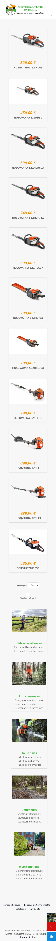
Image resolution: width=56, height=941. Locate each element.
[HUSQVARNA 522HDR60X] (28, 141)
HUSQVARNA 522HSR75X (28, 368)
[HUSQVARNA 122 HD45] (28, 41)
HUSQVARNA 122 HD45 (28, 67)
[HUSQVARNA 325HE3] (28, 441)
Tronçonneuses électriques (29, 700)
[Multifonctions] (29, 844)
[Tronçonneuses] (29, 673)
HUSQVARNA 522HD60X (28, 268)
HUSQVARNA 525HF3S (28, 418)
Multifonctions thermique (29, 878)
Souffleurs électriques (29, 814)
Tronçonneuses (29, 696)
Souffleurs (29, 810)
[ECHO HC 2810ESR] (28, 542)
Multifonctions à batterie (28, 874)
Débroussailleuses (29, 643)
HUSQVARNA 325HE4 (28, 518)
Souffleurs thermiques (29, 821)
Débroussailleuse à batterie (28, 647)
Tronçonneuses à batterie (28, 704)
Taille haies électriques (29, 757)
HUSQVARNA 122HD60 (28, 117)
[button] (49, 934)
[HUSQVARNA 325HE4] (28, 491)
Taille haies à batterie (28, 761)
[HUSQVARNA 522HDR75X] (28, 191)
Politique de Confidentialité (37, 905)
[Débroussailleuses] (29, 620)
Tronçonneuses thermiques (29, 708)
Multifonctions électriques (29, 870)
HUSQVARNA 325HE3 (28, 468)
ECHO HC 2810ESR (28, 568)
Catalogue (22, 909)
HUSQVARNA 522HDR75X (28, 218)
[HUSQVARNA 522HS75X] (28, 291)
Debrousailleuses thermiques (29, 651)
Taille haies (29, 753)
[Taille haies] (29, 730)
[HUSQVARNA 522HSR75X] (28, 341)
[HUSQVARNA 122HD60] (28, 91)
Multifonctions (29, 867)
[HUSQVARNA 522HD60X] (28, 241)
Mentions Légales (11, 905)
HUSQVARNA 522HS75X (28, 318)
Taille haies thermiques (29, 764)
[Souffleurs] (29, 787)
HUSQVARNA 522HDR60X (28, 168)
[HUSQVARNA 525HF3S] (28, 391)
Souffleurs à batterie (28, 817)
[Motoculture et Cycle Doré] (28, 9)
